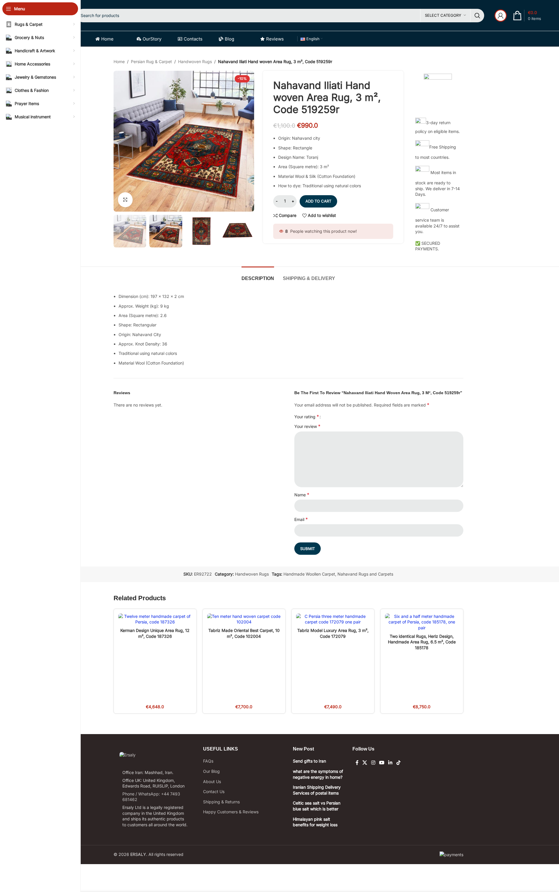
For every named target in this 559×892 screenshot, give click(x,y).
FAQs (208, 760)
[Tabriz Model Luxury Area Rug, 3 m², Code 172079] (333, 619)
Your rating (306, 416)
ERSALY (138, 854)
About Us (212, 781)
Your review (307, 426)
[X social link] (365, 762)
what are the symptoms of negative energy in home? (318, 774)
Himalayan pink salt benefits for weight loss (315, 822)
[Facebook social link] (357, 762)
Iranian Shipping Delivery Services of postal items (317, 790)
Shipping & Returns (221, 801)
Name (301, 495)
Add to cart (318, 201)
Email (301, 519)
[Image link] (127, 754)
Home (119, 61)
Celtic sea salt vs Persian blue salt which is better (316, 805)
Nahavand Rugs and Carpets (365, 573)
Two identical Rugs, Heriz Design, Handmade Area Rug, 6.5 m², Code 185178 (422, 642)
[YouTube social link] (381, 762)
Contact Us (213, 791)
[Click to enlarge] (125, 199)
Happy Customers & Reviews (231, 811)
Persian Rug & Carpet (151, 61)
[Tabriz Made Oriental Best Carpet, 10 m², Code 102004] (244, 619)
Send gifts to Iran (309, 760)
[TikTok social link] (398, 762)
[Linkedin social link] (390, 762)
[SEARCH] (477, 15)
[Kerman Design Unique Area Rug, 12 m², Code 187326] (155, 619)
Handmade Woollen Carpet (309, 573)
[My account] (501, 15)
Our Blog (211, 771)
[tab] (257, 275)
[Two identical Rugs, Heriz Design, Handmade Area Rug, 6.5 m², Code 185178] (422, 622)
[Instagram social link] (373, 762)
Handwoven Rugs (195, 61)
